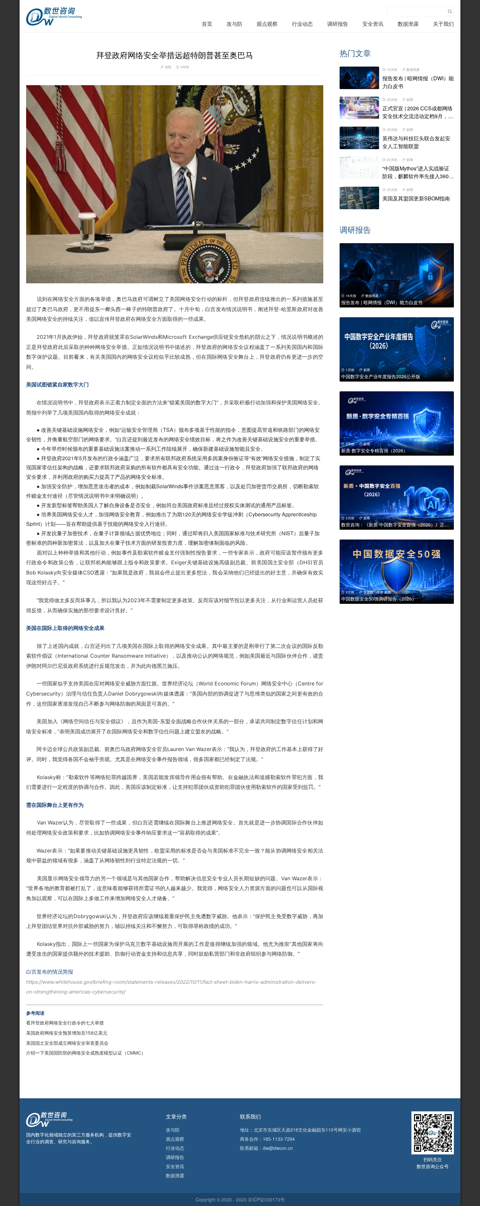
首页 (207, 23)
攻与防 (234, 23)
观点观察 (267, 23)
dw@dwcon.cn (278, 1148)
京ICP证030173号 (266, 1199)
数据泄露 (408, 23)
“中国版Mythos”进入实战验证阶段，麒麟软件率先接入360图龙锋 (418, 176)
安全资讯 (372, 23)
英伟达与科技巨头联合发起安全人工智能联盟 (416, 142)
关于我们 (443, 23)
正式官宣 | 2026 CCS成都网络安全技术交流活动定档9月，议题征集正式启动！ (417, 116)
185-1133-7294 (279, 1139)
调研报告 (337, 23)
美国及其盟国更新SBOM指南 (416, 198)
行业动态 (302, 23)
